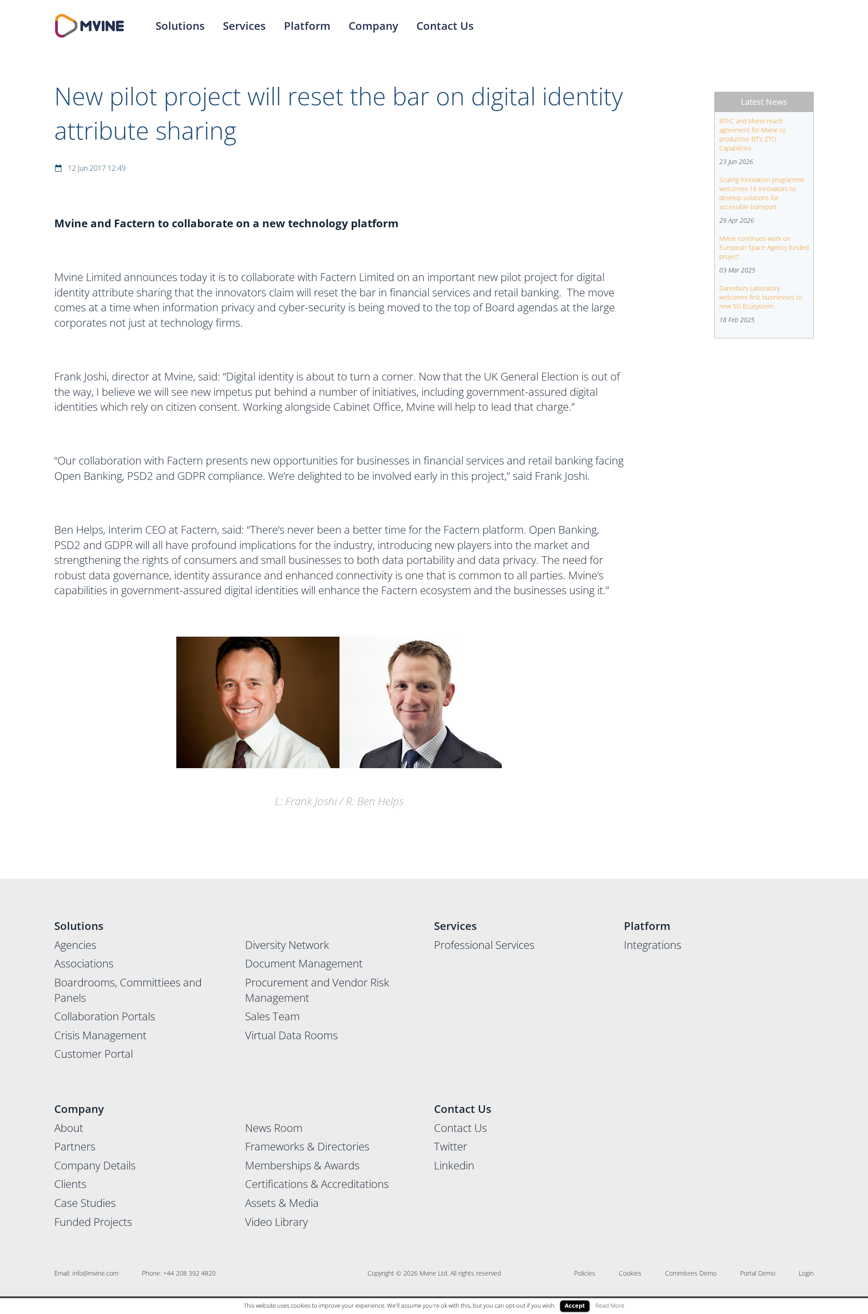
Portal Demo (757, 1273)
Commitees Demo (691, 1273)
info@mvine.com (95, 1273)
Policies (584, 1273)
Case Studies (85, 1202)
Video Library (276, 1221)
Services (244, 25)
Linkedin (454, 1165)
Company (373, 25)
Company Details (95, 1165)
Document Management (304, 963)
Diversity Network (287, 944)
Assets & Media (282, 1202)
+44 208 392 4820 (189, 1273)
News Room (273, 1127)
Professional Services (484, 944)
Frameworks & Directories (307, 1146)
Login (806, 1273)
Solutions (180, 25)
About (68, 1127)
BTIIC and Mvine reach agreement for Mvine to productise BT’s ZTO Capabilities (752, 134)
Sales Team (272, 1016)
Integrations (652, 944)
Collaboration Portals (104, 1016)
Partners (74, 1146)
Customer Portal (93, 1053)
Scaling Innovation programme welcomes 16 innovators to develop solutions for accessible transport (761, 193)
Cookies (630, 1273)
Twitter (450, 1146)
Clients (70, 1183)
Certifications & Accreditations (317, 1183)
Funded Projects (93, 1221)
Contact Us (445, 25)
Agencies (75, 944)
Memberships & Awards (302, 1165)
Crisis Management (100, 1035)
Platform (307, 25)
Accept (575, 1305)
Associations (83, 963)
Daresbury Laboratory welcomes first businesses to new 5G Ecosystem (760, 297)
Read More (609, 1305)
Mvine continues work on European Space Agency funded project (764, 247)
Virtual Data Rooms (291, 1035)
